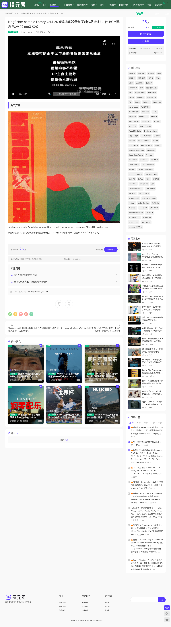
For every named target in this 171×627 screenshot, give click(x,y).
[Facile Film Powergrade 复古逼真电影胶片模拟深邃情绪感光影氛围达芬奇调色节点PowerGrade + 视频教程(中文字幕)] (134, 373)
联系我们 (62, 606)
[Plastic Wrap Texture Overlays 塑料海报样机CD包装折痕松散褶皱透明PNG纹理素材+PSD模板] (134, 246)
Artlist (131, 83)
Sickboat (146, 102)
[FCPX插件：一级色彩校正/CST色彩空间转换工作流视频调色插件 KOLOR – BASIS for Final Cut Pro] (134, 362)
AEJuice (132, 141)
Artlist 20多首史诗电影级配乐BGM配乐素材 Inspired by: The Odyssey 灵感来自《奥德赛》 (64, 375)
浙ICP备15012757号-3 (95, 620)
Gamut (137, 102)
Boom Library (134, 112)
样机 (141, 88)
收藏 (146, 41)
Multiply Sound (134, 217)
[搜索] (150, 13)
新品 (37, 4)
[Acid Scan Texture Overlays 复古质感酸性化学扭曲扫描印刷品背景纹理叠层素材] (134, 257)
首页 (44, 4)
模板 (93, 4)
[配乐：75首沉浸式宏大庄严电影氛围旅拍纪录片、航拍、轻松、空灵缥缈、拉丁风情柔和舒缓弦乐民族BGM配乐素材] (26, 356)
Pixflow (131, 97)
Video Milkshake (135, 131)
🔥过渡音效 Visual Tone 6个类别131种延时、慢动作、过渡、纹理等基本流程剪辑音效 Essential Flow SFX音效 (147, 430)
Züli (130, 102)
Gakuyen (132, 193)
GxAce (140, 179)
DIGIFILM (149, 213)
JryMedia (155, 203)
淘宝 (149, 4)
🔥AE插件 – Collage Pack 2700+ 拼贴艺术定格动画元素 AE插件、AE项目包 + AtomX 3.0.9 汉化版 (147, 485)
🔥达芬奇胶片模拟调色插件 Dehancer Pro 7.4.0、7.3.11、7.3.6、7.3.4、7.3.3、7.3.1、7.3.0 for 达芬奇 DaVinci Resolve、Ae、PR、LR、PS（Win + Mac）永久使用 (147, 456)
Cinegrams (144, 184)
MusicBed (152, 93)
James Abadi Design (145, 169)
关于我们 (62, 603)
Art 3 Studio (146, 222)
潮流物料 (81, 4)
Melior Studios (143, 203)
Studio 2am (146, 121)
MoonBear (132, 126)
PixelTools (132, 208)
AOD (148, 179)
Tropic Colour (140, 93)
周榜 (146, 422)
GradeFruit (133, 160)
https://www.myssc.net (38, 291)
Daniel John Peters (136, 155)
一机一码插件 (133, 136)
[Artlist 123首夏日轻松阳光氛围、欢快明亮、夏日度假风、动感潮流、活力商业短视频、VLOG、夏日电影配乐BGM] (102, 356)
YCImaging (147, 217)
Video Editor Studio (136, 213)
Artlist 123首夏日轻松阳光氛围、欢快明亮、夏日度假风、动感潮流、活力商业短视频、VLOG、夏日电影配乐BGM (102, 375)
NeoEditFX (133, 184)
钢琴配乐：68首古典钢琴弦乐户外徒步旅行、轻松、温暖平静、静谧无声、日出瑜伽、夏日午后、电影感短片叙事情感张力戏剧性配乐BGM (25, 416)
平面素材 (68, 4)
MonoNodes (133, 107)
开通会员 (85, 603)
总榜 (131, 422)
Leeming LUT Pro (135, 227)
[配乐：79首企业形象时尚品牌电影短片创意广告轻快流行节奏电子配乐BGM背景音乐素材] (134, 383)
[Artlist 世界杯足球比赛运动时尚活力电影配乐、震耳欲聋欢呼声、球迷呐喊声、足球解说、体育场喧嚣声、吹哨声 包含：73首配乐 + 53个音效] (64, 397)
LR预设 (150, 78)
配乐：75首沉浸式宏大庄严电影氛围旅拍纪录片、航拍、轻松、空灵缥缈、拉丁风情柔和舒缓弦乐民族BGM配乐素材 (25, 375)
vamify (157, 145)
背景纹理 (141, 78)
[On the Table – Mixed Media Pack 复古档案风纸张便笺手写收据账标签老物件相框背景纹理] (134, 394)
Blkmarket (145, 112)
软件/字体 (123, 4)
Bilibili (107, 603)
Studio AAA (143, 117)
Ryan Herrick (133, 222)
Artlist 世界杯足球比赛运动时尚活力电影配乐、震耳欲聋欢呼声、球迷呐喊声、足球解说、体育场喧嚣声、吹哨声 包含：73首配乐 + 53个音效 (63, 416)
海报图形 (132, 78)
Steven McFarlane (135, 189)
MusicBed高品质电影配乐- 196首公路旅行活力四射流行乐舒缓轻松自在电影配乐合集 (102, 416)
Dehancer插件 (134, 198)
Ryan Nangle (151, 97)
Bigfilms (157, 121)
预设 (112, 4)
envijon (155, 141)
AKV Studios (146, 136)
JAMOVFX (154, 208)
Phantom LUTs (146, 145)
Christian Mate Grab (136, 150)
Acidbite (140, 97)
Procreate (149, 155)
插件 (102, 4)
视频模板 (151, 73)
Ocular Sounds (145, 126)
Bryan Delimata (143, 141)
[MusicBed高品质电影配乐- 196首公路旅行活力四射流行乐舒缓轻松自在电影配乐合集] (102, 397)
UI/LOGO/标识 (144, 193)
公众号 (107, 606)
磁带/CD (156, 179)
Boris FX (132, 179)
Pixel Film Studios (149, 198)
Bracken (132, 169)
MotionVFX (133, 88)
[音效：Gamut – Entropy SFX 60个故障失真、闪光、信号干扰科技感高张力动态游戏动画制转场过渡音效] (134, 404)
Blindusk (154, 117)
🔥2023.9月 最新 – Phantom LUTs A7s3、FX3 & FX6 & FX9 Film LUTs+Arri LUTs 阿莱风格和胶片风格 (146, 470)
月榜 (153, 422)
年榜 (160, 422)
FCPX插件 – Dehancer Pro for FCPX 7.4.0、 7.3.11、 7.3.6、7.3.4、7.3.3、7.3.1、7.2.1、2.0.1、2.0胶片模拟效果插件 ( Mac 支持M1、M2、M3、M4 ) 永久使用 (147, 514)
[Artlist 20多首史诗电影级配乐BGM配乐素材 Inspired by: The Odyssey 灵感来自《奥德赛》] (64, 356)
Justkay (132, 203)
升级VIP (158, 27)
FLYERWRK (145, 107)
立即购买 (111, 249)
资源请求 (159, 4)
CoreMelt (154, 160)
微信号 (107, 610)
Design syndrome (150, 131)
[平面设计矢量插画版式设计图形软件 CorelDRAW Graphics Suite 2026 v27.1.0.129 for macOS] (134, 288)
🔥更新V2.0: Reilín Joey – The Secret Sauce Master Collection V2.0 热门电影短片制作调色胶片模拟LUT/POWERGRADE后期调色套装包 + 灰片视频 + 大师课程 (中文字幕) (147, 545)
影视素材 (54, 4)
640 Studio (151, 150)
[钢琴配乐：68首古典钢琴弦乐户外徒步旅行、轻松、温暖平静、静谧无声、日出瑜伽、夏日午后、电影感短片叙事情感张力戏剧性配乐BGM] (26, 397)
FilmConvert (150, 189)
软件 (130, 93)
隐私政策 (62, 610)
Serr (152, 184)
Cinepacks (157, 102)
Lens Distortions (148, 165)
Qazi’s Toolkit (134, 165)
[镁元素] (13, 4)
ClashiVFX (143, 160)
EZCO (155, 112)
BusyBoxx (132, 117)
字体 (158, 78)
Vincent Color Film (135, 174)
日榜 (139, 422)
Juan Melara (133, 145)
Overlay (157, 136)
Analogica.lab (134, 121)
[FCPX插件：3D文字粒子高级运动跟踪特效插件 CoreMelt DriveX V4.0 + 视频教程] (134, 310)
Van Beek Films (151, 174)
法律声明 (85, 610)
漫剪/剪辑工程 (151, 88)
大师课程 (137, 4)
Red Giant (143, 208)
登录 (66, 440)
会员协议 (85, 606)
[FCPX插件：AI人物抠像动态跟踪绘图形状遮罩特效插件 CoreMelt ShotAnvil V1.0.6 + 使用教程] (134, 278)
